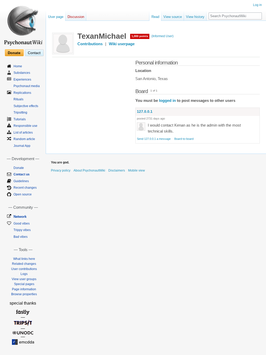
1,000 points (139, 36)
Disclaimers (116, 170)
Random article (24, 139)
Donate (14, 53)
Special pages (24, 284)
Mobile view (136, 170)
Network (20, 217)
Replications (22, 93)
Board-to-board (184, 138)
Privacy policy (60, 170)
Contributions (90, 44)
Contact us (22, 174)
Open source (23, 194)
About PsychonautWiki (89, 170)
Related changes (24, 264)
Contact (34, 53)
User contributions (24, 269)
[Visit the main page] (23, 23)
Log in (257, 5)
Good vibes (22, 223)
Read (155, 17)
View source (172, 17)
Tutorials (20, 119)
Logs (24, 274)
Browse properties (24, 294)
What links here (24, 259)
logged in (167, 100)
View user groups (24, 279)
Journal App (22, 146)
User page (55, 17)
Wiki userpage (122, 44)
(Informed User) (162, 36)
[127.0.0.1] (141, 126)
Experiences (22, 79)
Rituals (18, 99)
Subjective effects (26, 106)
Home (18, 66)
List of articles (23, 132)
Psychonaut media (27, 86)
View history (195, 17)
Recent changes (25, 187)
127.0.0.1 (144, 111)
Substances (22, 73)
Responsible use (25, 126)
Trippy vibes (22, 230)
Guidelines (21, 181)
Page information (24, 289)
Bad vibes (21, 237)
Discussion (76, 17)
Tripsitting (20, 112)
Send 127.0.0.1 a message (154, 138)
